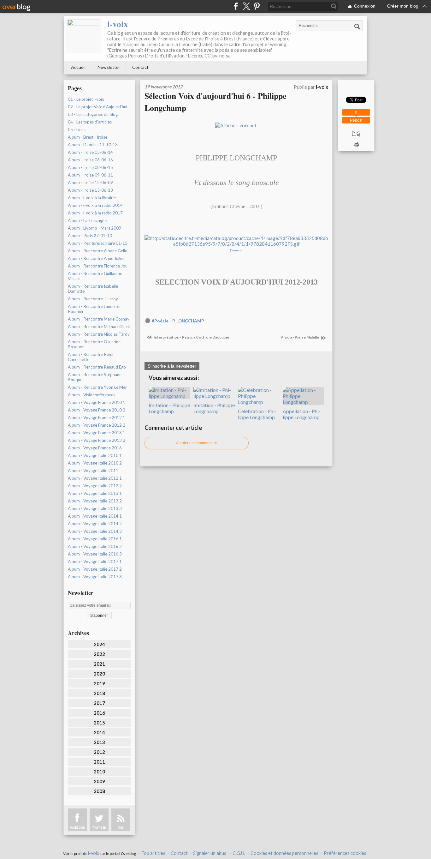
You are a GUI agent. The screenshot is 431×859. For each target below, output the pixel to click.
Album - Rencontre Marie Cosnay (98, 318)
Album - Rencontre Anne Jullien (97, 258)
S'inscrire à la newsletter (172, 366)
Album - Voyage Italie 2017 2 (95, 569)
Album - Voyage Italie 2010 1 (95, 455)
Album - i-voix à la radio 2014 (95, 205)
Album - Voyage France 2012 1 (96, 417)
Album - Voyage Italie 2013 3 (95, 508)
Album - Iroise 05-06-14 (90, 152)
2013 (99, 742)
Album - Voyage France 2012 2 (96, 425)
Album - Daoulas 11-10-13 (93, 144)
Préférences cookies (345, 853)
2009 (99, 781)
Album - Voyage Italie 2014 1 (95, 516)
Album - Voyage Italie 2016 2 (95, 546)
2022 (99, 654)
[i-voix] (83, 35)
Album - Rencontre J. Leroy (93, 298)
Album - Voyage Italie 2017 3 (95, 576)
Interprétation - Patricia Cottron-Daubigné (191, 337)
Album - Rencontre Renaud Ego (97, 366)
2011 (99, 762)
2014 (99, 732)
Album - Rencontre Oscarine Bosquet (94, 344)
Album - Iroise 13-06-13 (90, 190)
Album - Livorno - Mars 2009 (94, 228)
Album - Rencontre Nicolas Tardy (99, 334)
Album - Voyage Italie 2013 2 (95, 500)
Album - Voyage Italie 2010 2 (95, 463)
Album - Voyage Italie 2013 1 (95, 493)
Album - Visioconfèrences (91, 394)
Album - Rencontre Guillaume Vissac (95, 276)
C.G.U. (239, 853)
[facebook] (236, 6)
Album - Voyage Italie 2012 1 (95, 478)
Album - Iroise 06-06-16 (90, 159)
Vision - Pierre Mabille (300, 337)
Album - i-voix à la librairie (92, 197)
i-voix (117, 24)
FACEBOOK (77, 827)
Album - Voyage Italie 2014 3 (95, 531)
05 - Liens (77, 129)
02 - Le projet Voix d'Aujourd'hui (97, 106)
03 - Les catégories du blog (93, 114)
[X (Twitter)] (246, 6)
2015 (99, 722)
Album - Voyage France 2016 (95, 447)
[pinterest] (257, 6)
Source (236, 250)
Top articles (153, 853)
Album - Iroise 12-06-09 (90, 182)
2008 (99, 791)
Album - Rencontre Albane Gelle (97, 250)
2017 (99, 703)
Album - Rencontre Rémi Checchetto (90, 357)
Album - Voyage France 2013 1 (96, 432)
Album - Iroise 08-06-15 (90, 167)
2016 (99, 713)
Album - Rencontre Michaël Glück (99, 326)
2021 (99, 664)
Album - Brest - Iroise (87, 137)
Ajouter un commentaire (196, 443)
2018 (99, 693)
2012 (99, 752)
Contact (140, 67)
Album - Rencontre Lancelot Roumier (94, 309)
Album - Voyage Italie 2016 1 (95, 538)
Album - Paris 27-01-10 (90, 235)
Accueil (78, 67)
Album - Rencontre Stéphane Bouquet (94, 377)
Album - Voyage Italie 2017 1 (95, 561)
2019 (99, 683)
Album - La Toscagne (87, 220)
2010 (99, 771)
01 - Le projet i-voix (86, 99)
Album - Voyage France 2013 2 (96, 440)
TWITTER (99, 827)
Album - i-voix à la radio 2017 (95, 212)
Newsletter (108, 67)
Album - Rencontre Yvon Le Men (97, 387)
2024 (99, 644)
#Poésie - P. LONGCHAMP (178, 320)
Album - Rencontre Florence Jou (97, 265)
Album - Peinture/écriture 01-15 (97, 243)
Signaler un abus (210, 853)
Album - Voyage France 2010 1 (96, 402)
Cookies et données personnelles (284, 853)
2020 (99, 673)
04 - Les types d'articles (90, 121)
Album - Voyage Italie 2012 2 (95, 485)
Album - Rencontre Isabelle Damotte (93, 289)
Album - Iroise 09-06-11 (90, 174)
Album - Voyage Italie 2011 (93, 470)
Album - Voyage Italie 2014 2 (95, 523)
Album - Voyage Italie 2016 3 (95, 553)
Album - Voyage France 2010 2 (96, 409)
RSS (120, 827)
